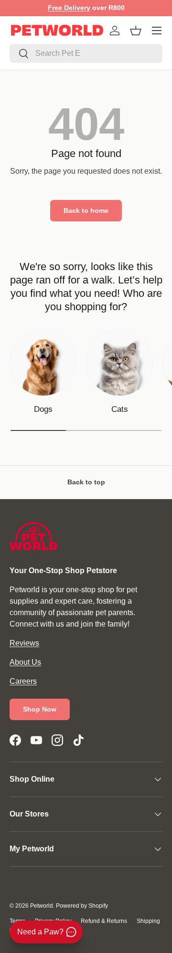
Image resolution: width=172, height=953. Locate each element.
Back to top (86, 482)
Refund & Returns (104, 921)
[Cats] (119, 363)
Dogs (43, 409)
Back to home (86, 210)
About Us (25, 662)
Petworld (41, 905)
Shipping (148, 921)
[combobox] (86, 53)
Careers (23, 681)
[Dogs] (43, 363)
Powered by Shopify (82, 905)
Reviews (24, 643)
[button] (135, 30)
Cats (119, 409)
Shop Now (39, 709)
